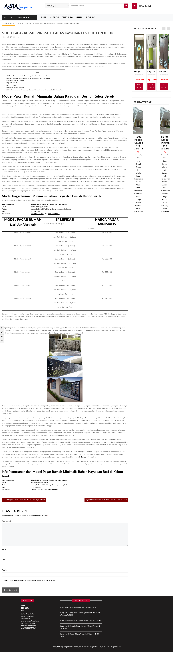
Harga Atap (94, 647)
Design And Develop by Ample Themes (76, 647)
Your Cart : (144, 6)
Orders (79, 17)
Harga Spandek (116, 647)
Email (4, 560)
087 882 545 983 (31, 626)
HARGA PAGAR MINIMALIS (16, 87)
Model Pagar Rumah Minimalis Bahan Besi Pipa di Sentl (24, 500)
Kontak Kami (90, 17)
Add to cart (139, 86)
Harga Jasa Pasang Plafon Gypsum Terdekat (139, 72)
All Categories (20, 18)
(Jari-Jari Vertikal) (12, 83)
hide (37, 72)
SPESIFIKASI (11, 85)
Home (43, 17)
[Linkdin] (1, 340)
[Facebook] (1, 328)
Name (4, 549)
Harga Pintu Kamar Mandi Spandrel (164, 72)
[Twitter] (2, 332)
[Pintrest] (1, 336)
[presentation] (164, 28)
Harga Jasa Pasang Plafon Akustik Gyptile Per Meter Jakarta (80, 613)
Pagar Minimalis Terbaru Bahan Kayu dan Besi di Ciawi (106, 500)
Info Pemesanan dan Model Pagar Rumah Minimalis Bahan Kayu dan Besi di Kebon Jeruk (34, 90)
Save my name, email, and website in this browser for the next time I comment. (30, 580)
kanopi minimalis (88, 457)
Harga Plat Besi (104, 647)
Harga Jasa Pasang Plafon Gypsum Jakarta (151, 72)
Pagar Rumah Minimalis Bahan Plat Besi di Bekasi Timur (78, 626)
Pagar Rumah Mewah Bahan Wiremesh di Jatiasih (76, 634)
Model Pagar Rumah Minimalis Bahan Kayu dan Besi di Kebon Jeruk (25, 76)
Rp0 (149, 6)
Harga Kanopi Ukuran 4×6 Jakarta (152, 143)
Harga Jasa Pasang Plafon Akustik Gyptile (74, 620)
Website (4, 570)
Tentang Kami (68, 17)
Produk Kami (53, 17)
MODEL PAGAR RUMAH (15, 80)
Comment (7, 521)
